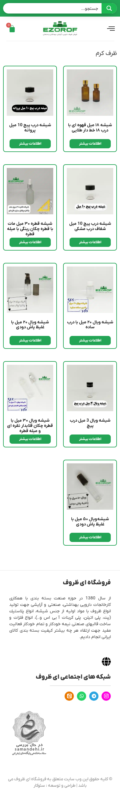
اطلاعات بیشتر (90, 143)
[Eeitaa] (69, 696)
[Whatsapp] (81, 696)
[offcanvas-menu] (111, 28)
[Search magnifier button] (109, 8)
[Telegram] (93, 696)
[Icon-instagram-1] (106, 696)
